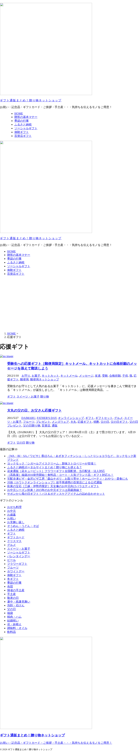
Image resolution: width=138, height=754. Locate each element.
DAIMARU (28, 417)
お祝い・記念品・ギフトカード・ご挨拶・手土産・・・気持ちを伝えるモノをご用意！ (56, 742)
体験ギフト (14, 269)
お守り (26, 375)
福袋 (10, 612)
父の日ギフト (119, 421)
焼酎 (96, 421)
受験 (105, 375)
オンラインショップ (71, 417)
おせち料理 (14, 507)
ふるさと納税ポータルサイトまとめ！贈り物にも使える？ (44, 467)
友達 (98, 375)
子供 (125, 375)
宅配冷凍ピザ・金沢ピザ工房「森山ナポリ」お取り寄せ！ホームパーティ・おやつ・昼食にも (67, 478)
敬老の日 (13, 597)
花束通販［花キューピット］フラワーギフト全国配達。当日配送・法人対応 (56, 471)
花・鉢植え (14, 624)
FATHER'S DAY (47, 417)
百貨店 (46, 425)
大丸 (73, 421)
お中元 (11, 510)
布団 (10, 586)
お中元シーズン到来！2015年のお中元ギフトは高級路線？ (44, 490)
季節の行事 (14, 258)
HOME (11, 251)
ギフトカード (15, 537)
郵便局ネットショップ (44, 379)
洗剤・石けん (15, 605)
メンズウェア (60, 421)
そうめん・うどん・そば (23, 526)
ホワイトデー (15, 571)
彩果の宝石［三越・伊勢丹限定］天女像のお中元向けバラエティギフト (53, 486)
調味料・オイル (17, 628)
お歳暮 (11, 514)
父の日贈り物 (31, 425)
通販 (55, 425)
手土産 (11, 594)
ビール (11, 560)
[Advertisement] (69, 304)
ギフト (89, 417)
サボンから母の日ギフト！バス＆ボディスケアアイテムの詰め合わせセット (56, 493)
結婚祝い (13, 620)
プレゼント (43, 421)
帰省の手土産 (15, 590)
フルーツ (28, 421)
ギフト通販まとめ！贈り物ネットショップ (30, 100)
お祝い (11, 518)
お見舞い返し (15, 522)
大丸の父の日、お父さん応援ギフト (34, 410)
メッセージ (86, 375)
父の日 (105, 421)
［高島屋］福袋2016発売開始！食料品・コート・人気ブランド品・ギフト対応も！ (60, 474)
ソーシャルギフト (18, 266)
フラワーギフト (17, 563)
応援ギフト (85, 421)
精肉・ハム (14, 616)
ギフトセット (104, 417)
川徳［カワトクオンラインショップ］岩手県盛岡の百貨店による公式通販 (54, 482)
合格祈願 (115, 375)
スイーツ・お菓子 (18, 548)
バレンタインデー (18, 556)
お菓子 (36, 375)
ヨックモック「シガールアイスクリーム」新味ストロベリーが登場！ (51, 463)
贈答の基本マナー (18, 254)
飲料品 (11, 631)
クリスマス (14, 541)
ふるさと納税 (15, 262)
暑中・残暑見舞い (18, 601)
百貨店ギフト (15, 273)
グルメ (118, 417)
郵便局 (24, 379)
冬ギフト (13, 578)
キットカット (50, 375)
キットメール (69, 375)
